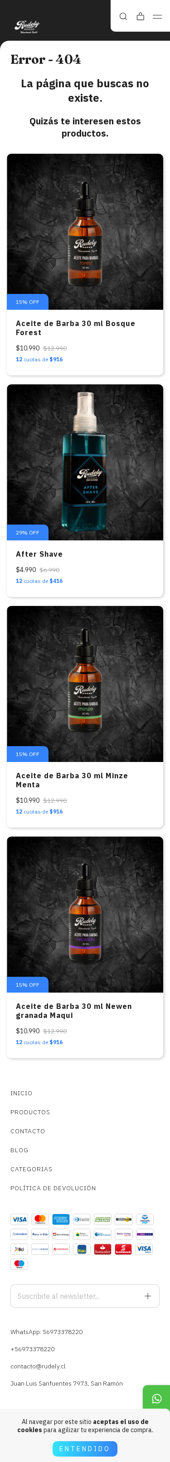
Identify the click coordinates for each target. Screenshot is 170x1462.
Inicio (21, 1093)
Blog (19, 1150)
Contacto (27, 1131)
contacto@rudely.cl (38, 1366)
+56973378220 (32, 1349)
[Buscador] (123, 16)
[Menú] (157, 17)
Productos (30, 1112)
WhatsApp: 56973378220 (46, 1332)
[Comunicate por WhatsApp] (156, 1398)
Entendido (85, 1449)
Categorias (31, 1169)
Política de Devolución (53, 1188)
